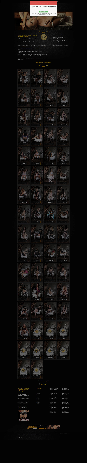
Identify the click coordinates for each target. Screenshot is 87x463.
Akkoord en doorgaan (43, 11)
